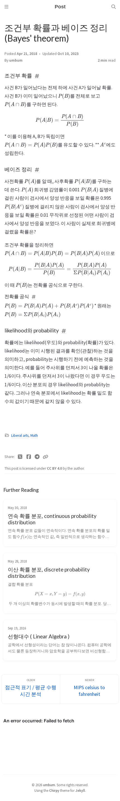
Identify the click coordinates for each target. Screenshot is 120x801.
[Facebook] (29, 456)
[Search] (113, 6)
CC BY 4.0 (55, 468)
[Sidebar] (6, 6)
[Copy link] (45, 456)
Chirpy (54, 790)
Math (34, 435)
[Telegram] (37, 456)
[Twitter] (20, 456)
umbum (16, 60)
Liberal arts (19, 435)
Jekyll (80, 790)
